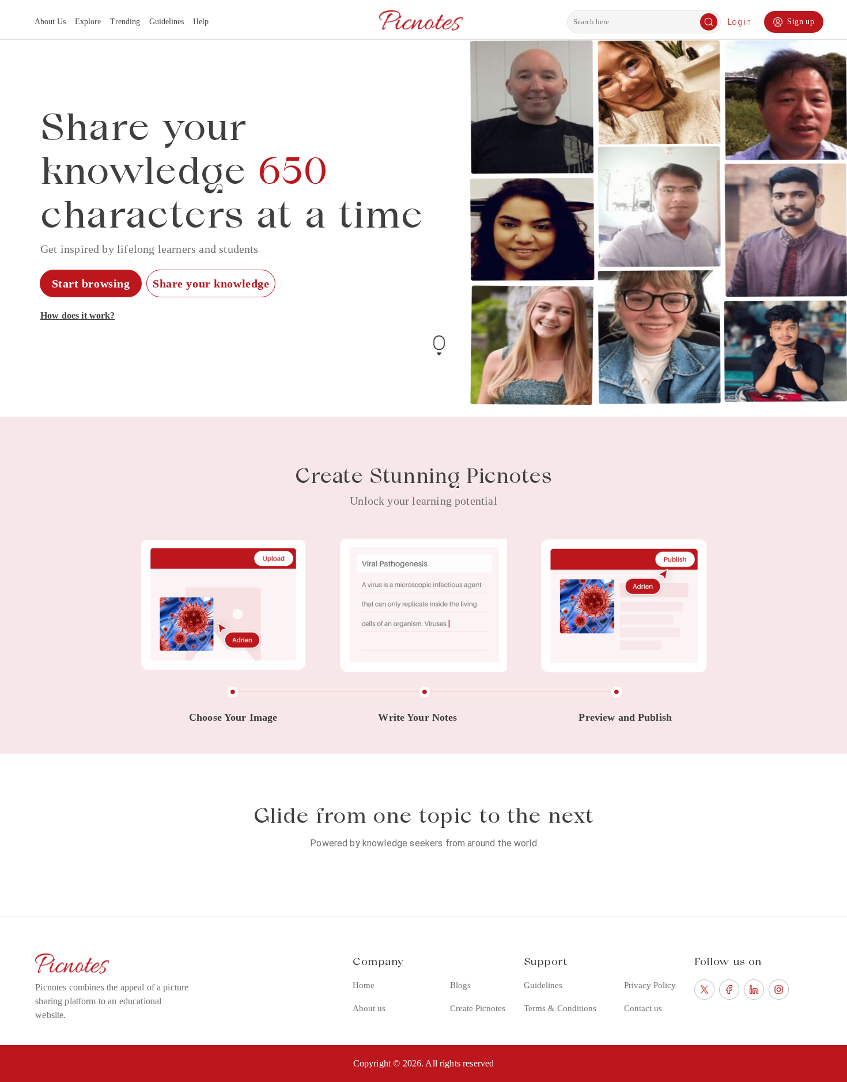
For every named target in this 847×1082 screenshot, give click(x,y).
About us (369, 1008)
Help (201, 21)
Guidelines (166, 21)
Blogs (460, 985)
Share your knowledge (211, 283)
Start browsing (91, 283)
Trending (125, 21)
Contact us (643, 1008)
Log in (739, 22)
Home (364, 985)
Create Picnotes (477, 1008)
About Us (50, 21)
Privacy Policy (650, 985)
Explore (88, 21)
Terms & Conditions (560, 1008)
